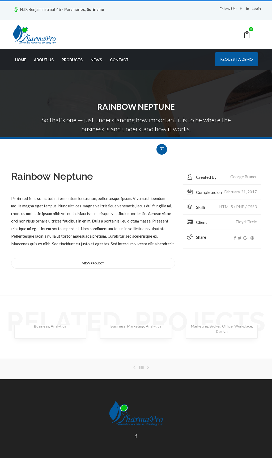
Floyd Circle (246, 221)
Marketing (135, 326)
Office (227, 326)
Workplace (243, 326)
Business (41, 326)
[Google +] (246, 237)
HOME (20, 60)
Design (222, 331)
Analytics (58, 326)
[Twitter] (240, 237)
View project (93, 263)
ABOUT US (44, 60)
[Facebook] (235, 237)
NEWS (96, 60)
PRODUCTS (72, 60)
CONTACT (119, 60)
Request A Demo (236, 59)
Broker (215, 326)
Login (256, 8)
